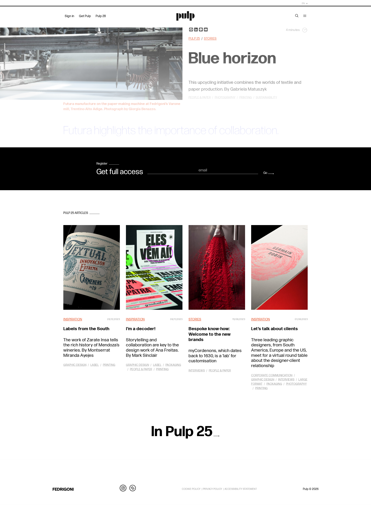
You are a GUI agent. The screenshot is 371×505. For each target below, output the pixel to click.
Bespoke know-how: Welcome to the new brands (210, 334)
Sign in (69, 16)
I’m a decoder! (140, 328)
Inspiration (72, 319)
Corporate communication (271, 375)
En (303, 3)
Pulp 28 (101, 16)
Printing (109, 365)
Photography (296, 384)
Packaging (173, 365)
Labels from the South (86, 328)
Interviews (197, 370)
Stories (195, 319)
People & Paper (141, 369)
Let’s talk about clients (274, 328)
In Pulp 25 (182, 431)
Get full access (119, 172)
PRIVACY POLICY (212, 489)
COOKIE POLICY (191, 489)
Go (265, 173)
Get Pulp (85, 16)
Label (94, 365)
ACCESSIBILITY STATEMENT (240, 489)
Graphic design (74, 365)
